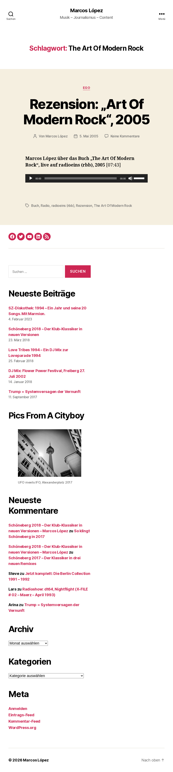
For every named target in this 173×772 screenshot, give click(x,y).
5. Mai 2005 (89, 136)
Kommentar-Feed (24, 721)
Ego (86, 88)
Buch (35, 205)
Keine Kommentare (125, 136)
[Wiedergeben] (31, 178)
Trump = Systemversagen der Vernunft (44, 391)
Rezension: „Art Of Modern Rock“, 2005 (86, 111)
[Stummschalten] (130, 178)
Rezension (84, 205)
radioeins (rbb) (62, 205)
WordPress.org (22, 727)
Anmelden (17, 708)
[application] (86, 178)
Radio (45, 205)
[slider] (140, 178)
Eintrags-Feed (21, 715)
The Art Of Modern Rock (113, 205)
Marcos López (86, 10)
